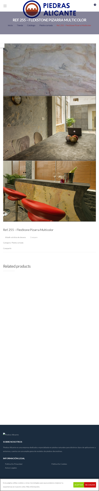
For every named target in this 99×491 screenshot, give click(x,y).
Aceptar (79, 485)
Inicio (10, 25)
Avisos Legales (11, 468)
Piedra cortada (46, 25)
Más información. (33, 487)
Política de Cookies (59, 464)
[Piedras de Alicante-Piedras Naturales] (49, 9)
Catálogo (31, 25)
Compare (34, 237)
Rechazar (90, 485)
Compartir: (7, 248)
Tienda (20, 25)
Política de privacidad (13, 464)
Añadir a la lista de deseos (15, 237)
